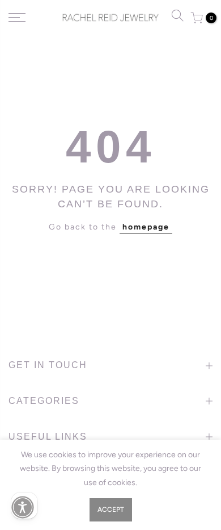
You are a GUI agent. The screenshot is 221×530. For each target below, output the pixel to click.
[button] (22, 507)
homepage (145, 227)
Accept (110, 510)
